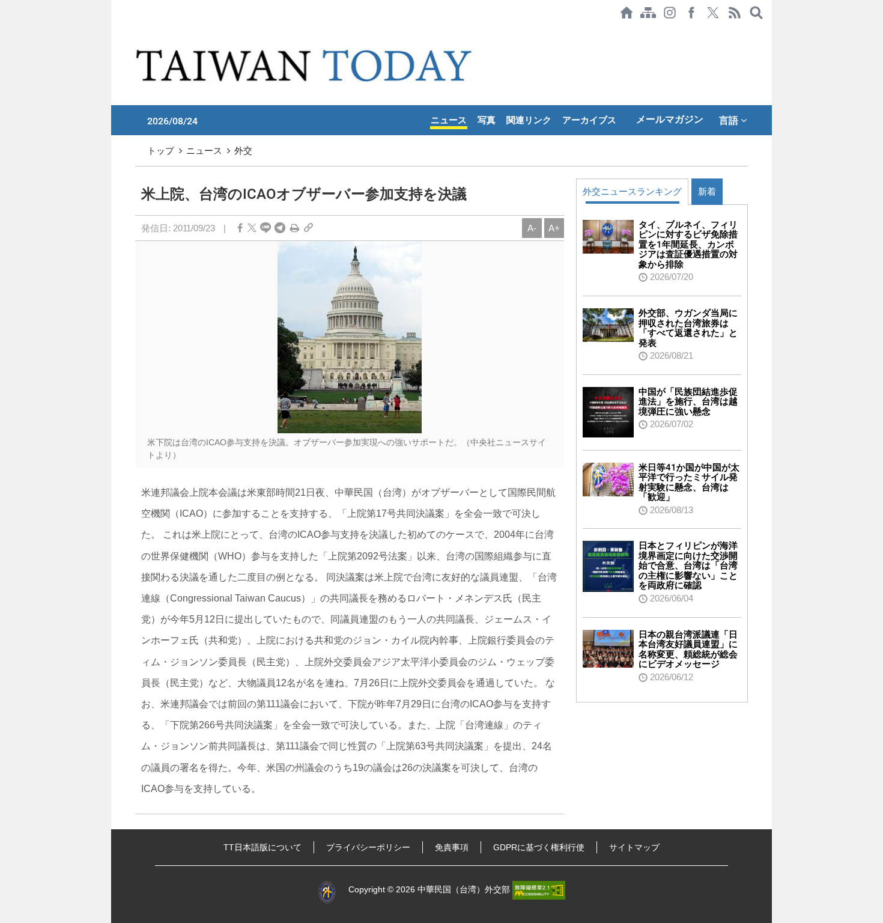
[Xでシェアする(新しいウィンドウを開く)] (713, 12)
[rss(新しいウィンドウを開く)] (734, 12)
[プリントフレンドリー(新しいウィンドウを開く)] (294, 228)
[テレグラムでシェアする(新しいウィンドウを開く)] (280, 228)
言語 (730, 120)
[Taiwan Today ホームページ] (626, 12)
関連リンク (528, 120)
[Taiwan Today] (306, 65)
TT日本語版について (262, 847)
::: (114, 31)
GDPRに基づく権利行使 (538, 847)
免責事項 (452, 847)
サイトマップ (634, 847)
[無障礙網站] (538, 889)
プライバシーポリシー (368, 847)
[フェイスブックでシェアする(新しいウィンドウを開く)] (691, 12)
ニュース (449, 120)
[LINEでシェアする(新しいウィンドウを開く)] (265, 228)
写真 (487, 120)
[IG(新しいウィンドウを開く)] (669, 12)
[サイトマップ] (648, 12)
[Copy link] (308, 228)
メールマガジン (669, 119)
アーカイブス (589, 120)
